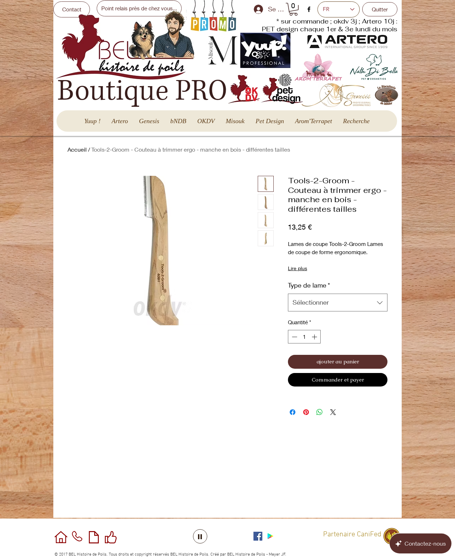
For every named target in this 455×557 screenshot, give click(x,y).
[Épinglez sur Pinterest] (306, 412)
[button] (293, 9)
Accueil (77, 149)
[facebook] (308, 9)
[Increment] (315, 336)
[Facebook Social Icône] (257, 536)
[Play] (200, 536)
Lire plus (297, 268)
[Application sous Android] (270, 536)
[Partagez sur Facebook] (292, 412)
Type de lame (309, 285)
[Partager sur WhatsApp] (319, 412)
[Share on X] (333, 412)
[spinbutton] (304, 336)
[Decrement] (294, 336)
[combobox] (337, 302)
